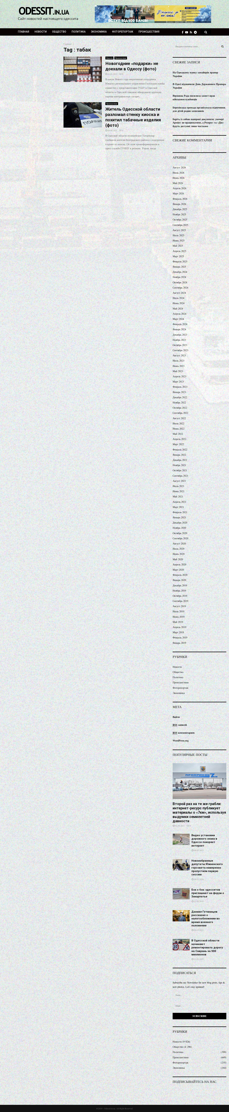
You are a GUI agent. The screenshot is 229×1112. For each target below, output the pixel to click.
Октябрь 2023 (180, 345)
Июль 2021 (178, 486)
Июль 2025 (178, 235)
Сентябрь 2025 (180, 225)
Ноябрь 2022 (179, 402)
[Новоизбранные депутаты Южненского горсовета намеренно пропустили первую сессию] (181, 864)
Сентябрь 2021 (180, 475)
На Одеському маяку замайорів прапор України (195, 74)
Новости (41, 31)
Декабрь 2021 (180, 460)
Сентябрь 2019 (180, 601)
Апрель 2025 (179, 251)
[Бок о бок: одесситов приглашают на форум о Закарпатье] (181, 893)
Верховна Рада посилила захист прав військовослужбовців (194, 97)
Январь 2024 (179, 329)
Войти (176, 717)
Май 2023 (178, 371)
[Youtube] (187, 32)
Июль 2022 (178, 423)
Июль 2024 (178, 298)
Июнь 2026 (178, 178)
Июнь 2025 (178, 240)
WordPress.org (181, 740)
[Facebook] (183, 32)
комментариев (184, 733)
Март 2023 (178, 381)
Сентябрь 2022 (180, 413)
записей (180, 725)
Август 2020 (179, 543)
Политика (79, 31)
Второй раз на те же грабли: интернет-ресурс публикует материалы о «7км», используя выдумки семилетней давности (199, 812)
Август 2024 (179, 292)
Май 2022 (178, 433)
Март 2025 (178, 256)
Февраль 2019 (180, 637)
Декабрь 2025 (180, 209)
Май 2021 (178, 496)
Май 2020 (178, 559)
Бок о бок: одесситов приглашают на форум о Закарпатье (207, 893)
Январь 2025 (179, 266)
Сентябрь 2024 (180, 287)
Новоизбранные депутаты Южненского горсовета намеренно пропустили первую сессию (207, 867)
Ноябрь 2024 (179, 277)
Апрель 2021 (179, 501)
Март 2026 (178, 193)
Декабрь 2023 (180, 334)
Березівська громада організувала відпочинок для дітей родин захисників (199, 109)
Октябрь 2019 (180, 595)
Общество (59, 31)
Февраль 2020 (180, 574)
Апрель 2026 (179, 188)
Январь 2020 (179, 580)
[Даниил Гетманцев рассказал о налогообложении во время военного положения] (181, 915)
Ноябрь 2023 (179, 339)
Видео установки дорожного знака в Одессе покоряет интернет (204, 840)
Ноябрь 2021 (179, 465)
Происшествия (148, 31)
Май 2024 (178, 308)
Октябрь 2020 (180, 533)
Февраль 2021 (180, 512)
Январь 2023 (179, 392)
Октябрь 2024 (180, 282)
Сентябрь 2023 (180, 350)
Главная (23, 31)
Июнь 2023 (178, 366)
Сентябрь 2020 (180, 538)
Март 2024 (178, 319)
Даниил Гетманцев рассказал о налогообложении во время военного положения (205, 918)
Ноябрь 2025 (179, 214)
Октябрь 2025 (180, 219)
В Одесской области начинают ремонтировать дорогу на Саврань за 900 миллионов (207, 947)
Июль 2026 (178, 172)
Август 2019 (179, 606)
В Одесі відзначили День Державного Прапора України (199, 85)
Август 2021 (179, 481)
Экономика (99, 31)
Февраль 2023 (180, 386)
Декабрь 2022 (180, 397)
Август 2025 (179, 230)
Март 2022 (178, 444)
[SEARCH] (222, 46)
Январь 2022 (179, 454)
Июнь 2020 (178, 554)
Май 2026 (178, 183)
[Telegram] (196, 32)
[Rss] (192, 32)
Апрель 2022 (179, 439)
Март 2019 (178, 632)
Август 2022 (179, 418)
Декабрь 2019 (180, 585)
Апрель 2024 (179, 313)
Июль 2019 (178, 611)
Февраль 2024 (180, 324)
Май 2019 (178, 622)
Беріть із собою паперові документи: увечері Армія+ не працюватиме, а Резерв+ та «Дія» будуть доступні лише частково (198, 122)
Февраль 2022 (180, 449)
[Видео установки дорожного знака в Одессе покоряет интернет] (181, 839)
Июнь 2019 (178, 616)
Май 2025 (178, 245)
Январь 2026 (179, 204)
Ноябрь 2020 (179, 527)
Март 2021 (178, 507)
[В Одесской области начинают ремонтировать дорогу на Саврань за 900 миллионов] (181, 944)
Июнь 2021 (178, 491)
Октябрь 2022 (180, 407)
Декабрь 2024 (180, 271)
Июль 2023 (178, 360)
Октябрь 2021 (180, 470)
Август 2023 (179, 355)
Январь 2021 (179, 517)
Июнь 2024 (178, 303)
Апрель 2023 (179, 376)
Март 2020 (178, 569)
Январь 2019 (179, 643)
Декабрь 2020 (180, 522)
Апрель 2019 (179, 627)
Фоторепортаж (122, 31)
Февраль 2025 (180, 261)
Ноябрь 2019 (179, 590)
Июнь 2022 (178, 428)
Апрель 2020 (179, 564)
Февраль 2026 (180, 198)
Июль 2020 (178, 548)
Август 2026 (179, 167)
